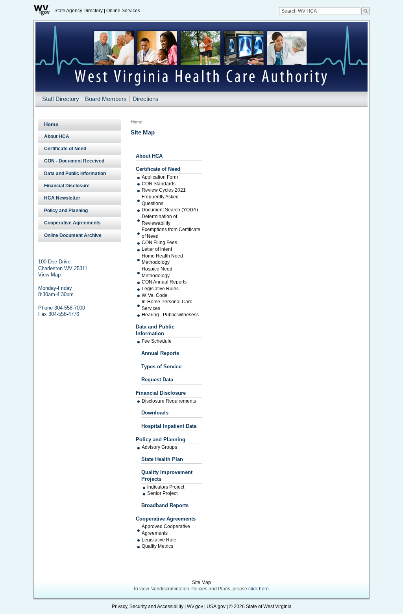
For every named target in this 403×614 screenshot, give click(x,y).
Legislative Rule (159, 539)
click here (258, 589)
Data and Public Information (155, 330)
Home (51, 124)
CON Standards (159, 183)
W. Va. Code (155, 295)
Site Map (201, 582)
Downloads (154, 413)
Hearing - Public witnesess (170, 314)
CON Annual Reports (164, 282)
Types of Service (161, 367)
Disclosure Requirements (169, 401)
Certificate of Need (158, 169)
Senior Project (162, 493)
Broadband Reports (165, 505)
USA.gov (216, 606)
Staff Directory (60, 98)
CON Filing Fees (159, 242)
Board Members (106, 98)
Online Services (123, 10)
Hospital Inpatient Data (168, 426)
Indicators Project (165, 487)
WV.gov (195, 606)
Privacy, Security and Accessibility (147, 606)
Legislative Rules (160, 288)
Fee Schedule (157, 341)
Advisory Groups (159, 447)
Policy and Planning (160, 439)
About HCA (149, 156)
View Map (49, 275)
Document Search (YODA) (170, 209)
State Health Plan (162, 459)
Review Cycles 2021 (164, 190)
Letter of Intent (157, 249)
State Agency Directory (78, 10)
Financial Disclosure (161, 393)
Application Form (160, 177)
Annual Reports (160, 353)
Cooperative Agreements (166, 519)
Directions (146, 98)
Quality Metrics (157, 546)
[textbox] (319, 11)
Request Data (157, 380)
